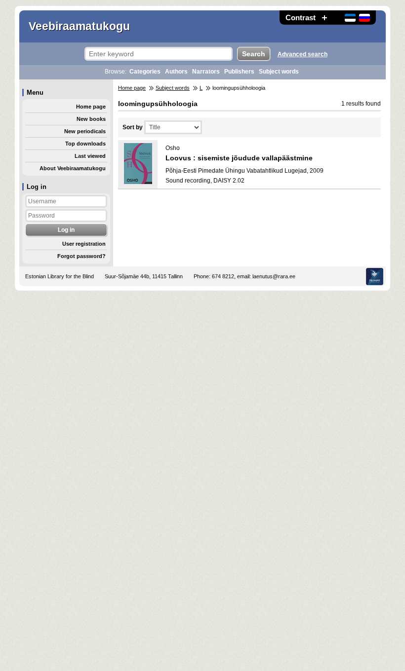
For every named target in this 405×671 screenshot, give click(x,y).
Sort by (132, 127)
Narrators (206, 71)
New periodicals (85, 131)
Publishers (239, 71)
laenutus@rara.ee (273, 276)
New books (91, 119)
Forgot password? (81, 256)
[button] (324, 17)
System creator (374, 276)
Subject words (279, 71)
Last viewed (90, 156)
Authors (176, 71)
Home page (91, 107)
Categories (145, 71)
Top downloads (85, 144)
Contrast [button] (300, 17)
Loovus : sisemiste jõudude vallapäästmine (239, 158)
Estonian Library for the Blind (59, 276)
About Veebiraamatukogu (73, 168)
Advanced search (302, 54)
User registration (84, 244)
